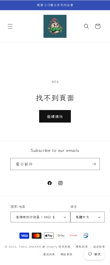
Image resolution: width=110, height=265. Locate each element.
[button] (10, 26)
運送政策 (49, 254)
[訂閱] (94, 164)
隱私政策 (82, 246)
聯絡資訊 (66, 254)
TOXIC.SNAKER (30, 246)
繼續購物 (55, 116)
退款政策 (99, 246)
